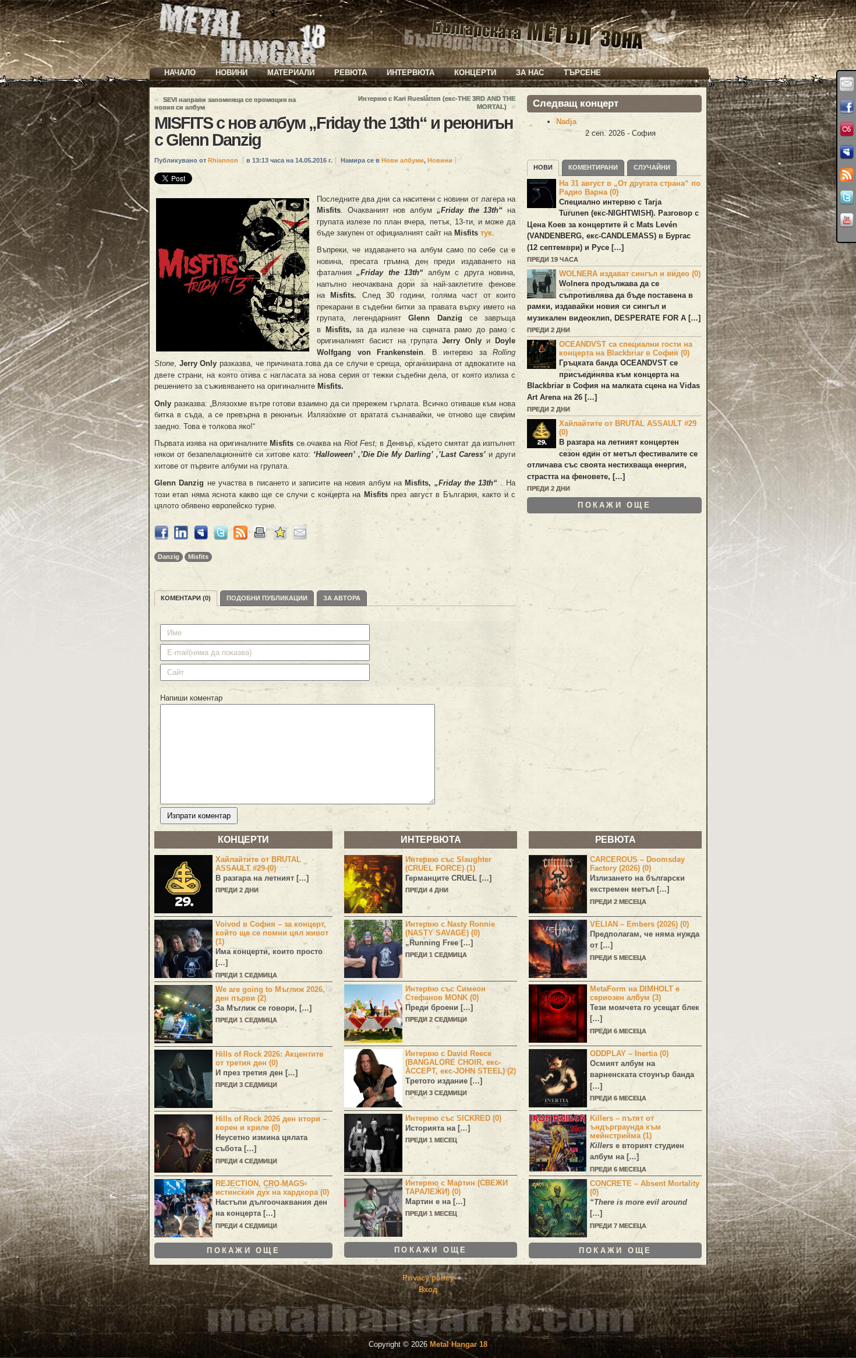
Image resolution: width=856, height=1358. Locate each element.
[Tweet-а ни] (847, 198)
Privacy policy (428, 1277)
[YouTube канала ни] (847, 220)
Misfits (198, 556)
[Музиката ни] (847, 129)
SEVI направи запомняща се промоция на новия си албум (225, 103)
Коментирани (593, 167)
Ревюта (350, 72)
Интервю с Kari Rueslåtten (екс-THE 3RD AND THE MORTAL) (436, 102)
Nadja (566, 121)
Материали (290, 72)
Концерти (475, 72)
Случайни (652, 167)
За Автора (341, 597)
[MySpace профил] (847, 152)
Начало (180, 72)
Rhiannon (223, 160)
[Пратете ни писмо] (847, 84)
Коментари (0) (186, 597)
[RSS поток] (847, 175)
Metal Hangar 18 (458, 1344)
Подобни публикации (267, 597)
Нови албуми (402, 160)
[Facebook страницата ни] (847, 107)
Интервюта (410, 72)
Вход (428, 1289)
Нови (543, 167)
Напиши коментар (191, 698)
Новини (231, 72)
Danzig (168, 556)
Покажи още (614, 505)
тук (486, 232)
